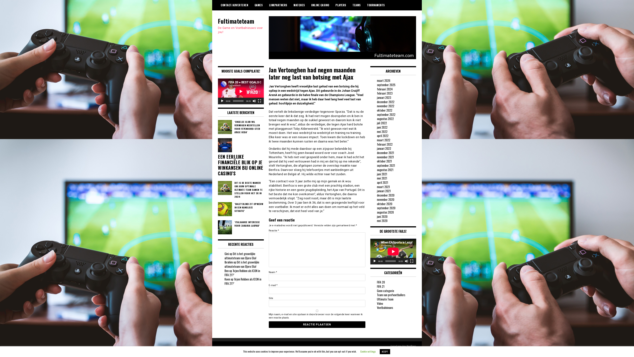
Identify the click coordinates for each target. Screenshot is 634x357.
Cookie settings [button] (368, 351)
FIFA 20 (381, 282)
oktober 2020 (384, 204)
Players (340, 5)
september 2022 (386, 114)
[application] (241, 91)
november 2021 (385, 157)
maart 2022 (383, 140)
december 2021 (385, 153)
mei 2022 (382, 131)
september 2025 (386, 85)
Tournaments (376, 5)
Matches (299, 5)
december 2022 (385, 102)
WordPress (411, 346)
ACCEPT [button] (385, 351)
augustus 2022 (385, 119)
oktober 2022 (384, 110)
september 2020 (386, 208)
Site (271, 298)
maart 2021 (383, 187)
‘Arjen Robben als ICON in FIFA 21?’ (242, 273)
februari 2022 (385, 144)
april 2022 (382, 136)
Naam (273, 272)
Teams (356, 5)
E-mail (273, 285)
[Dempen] (254, 101)
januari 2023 (384, 97)
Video (380, 303)
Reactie (274, 230)
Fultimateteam (236, 21)
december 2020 (385, 195)
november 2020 (385, 199)
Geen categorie (385, 291)
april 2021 (382, 182)
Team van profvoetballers (391, 295)
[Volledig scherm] (259, 101)
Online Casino (320, 5)
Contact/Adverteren (234, 5)
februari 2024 (385, 89)
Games (259, 5)
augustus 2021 (385, 170)
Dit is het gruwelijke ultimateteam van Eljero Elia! (240, 256)
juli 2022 (382, 123)
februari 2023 (385, 93)
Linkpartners (278, 5)
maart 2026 (383, 80)
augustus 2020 (385, 212)
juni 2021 (382, 174)
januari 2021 (384, 191)
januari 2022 (384, 148)
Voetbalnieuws (385, 307)
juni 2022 (382, 127)
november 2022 (385, 106)
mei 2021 (382, 178)
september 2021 (386, 165)
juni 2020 (382, 216)
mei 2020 (382, 220)
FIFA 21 (381, 286)
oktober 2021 (384, 161)
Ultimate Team (385, 299)
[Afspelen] (222, 101)
